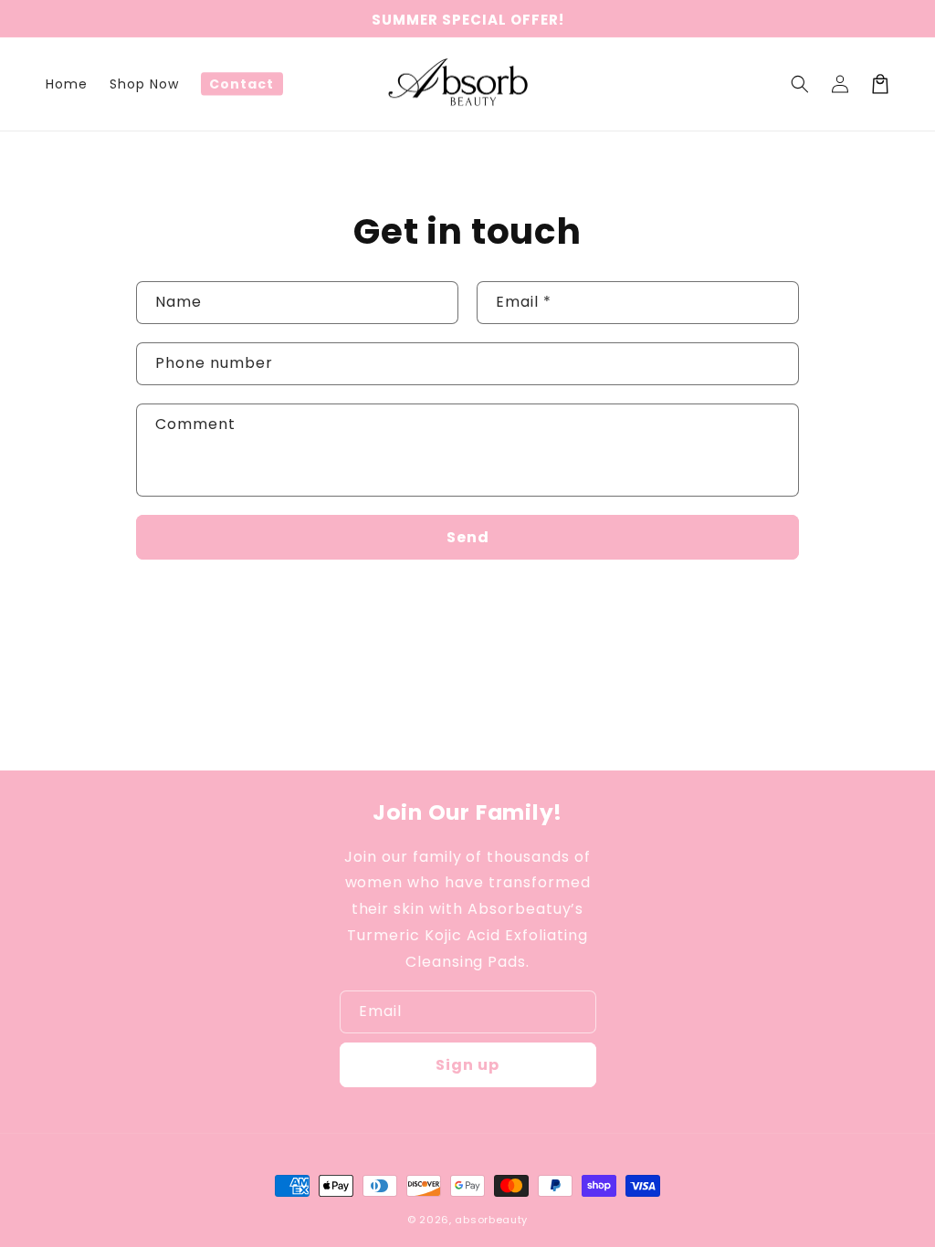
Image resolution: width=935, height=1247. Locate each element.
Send (467, 537)
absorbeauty (491, 1219)
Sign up (467, 1064)
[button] (800, 84)
